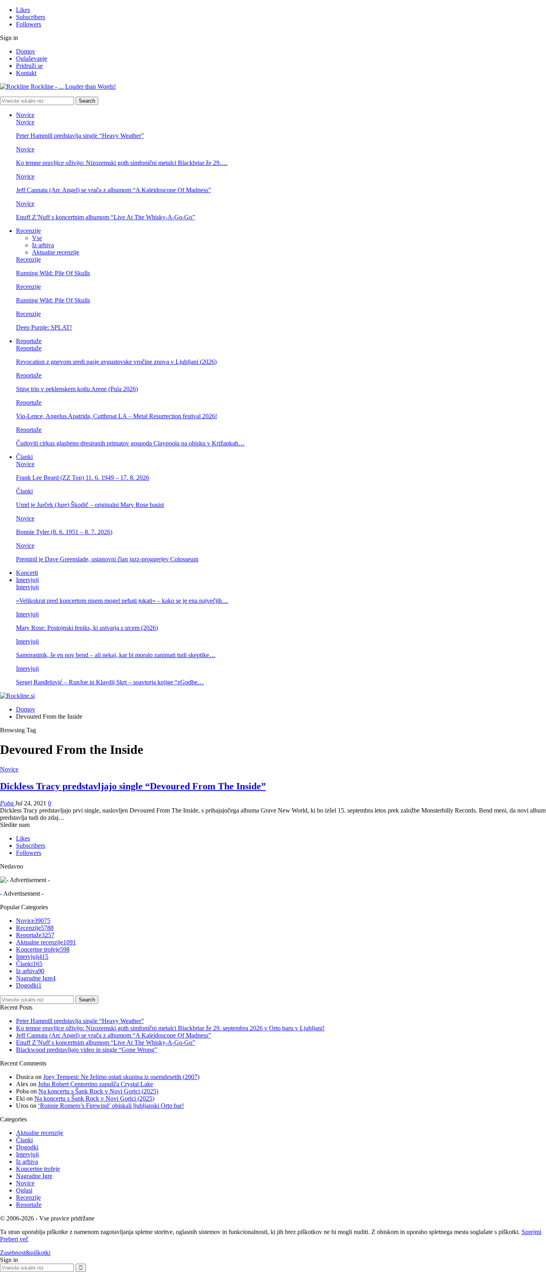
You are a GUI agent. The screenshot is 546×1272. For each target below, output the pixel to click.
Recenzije (28, 230)
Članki (24, 456)
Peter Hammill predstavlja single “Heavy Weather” (80, 135)
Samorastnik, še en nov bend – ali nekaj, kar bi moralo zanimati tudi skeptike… (115, 655)
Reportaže (29, 341)
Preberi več (14, 1239)
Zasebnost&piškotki (25, 1252)
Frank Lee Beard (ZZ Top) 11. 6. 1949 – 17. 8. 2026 (82, 477)
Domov (25, 51)
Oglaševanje (31, 58)
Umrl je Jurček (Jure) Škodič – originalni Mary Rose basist (90, 504)
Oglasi (24, 1190)
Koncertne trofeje (43, 949)
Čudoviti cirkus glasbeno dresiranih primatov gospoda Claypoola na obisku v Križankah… (130, 443)
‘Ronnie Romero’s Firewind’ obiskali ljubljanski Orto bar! (111, 1105)
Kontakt (26, 73)
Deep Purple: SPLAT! (44, 327)
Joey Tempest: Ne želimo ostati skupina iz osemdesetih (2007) (121, 1076)
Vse (37, 238)
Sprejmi (531, 1231)
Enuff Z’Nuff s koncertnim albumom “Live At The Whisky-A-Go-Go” (105, 217)
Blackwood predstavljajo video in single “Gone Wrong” (86, 1049)
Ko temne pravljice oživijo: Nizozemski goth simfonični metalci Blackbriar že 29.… (121, 162)
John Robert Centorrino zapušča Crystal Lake (95, 1084)
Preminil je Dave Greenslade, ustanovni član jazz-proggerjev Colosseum (107, 559)
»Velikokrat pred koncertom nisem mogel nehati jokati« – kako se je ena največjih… (122, 600)
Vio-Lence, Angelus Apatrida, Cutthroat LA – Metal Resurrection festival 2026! (116, 416)
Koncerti (27, 572)
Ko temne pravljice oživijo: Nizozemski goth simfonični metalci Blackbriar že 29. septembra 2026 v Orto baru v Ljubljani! (170, 1028)
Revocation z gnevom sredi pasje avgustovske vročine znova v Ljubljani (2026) (116, 361)
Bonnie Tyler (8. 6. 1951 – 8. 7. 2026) (64, 532)
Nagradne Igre (36, 978)
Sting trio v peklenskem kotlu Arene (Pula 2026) (77, 389)
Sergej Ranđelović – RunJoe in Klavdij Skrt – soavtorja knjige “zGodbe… (110, 682)
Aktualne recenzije (55, 252)
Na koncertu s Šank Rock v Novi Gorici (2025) (98, 1091)
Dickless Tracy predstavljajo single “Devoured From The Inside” (133, 786)
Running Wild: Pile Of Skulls (53, 273)
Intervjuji (27, 579)
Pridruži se (29, 65)
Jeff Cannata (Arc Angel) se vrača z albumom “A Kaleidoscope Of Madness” (113, 190)
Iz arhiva (43, 245)
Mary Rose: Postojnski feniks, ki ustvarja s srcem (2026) (87, 627)
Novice (25, 114)
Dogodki (29, 985)
